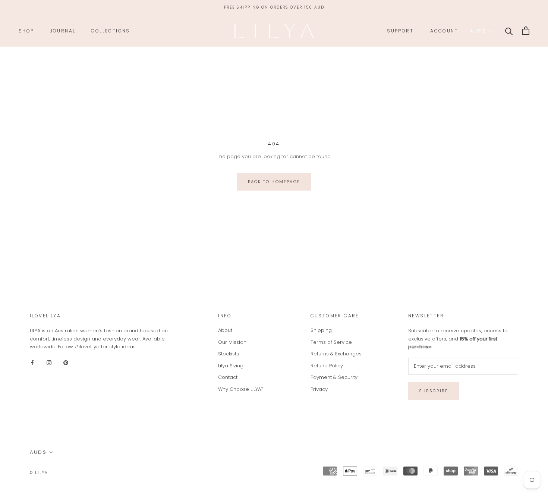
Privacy (319, 389)
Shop (26, 31)
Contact (227, 377)
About (225, 330)
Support (400, 31)
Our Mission (232, 342)
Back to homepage (274, 182)
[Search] (509, 31)
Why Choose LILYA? (241, 389)
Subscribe (433, 391)
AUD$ (478, 30)
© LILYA (39, 472)
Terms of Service (331, 342)
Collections (110, 31)
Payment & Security (334, 377)
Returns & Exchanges (336, 353)
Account (444, 31)
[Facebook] (32, 362)
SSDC (79, 472)
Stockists (228, 353)
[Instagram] (49, 362)
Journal (63, 31)
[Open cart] (525, 30)
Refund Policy (327, 365)
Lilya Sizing (230, 365)
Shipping (321, 330)
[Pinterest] (65, 362)
